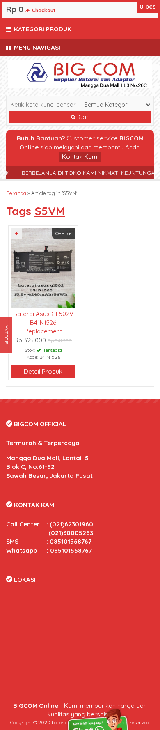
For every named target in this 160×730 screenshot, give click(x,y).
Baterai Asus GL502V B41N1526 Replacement (43, 322)
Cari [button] (83, 117)
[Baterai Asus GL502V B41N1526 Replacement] (43, 267)
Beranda (16, 193)
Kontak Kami (80, 157)
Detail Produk (43, 371)
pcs (147, 6)
